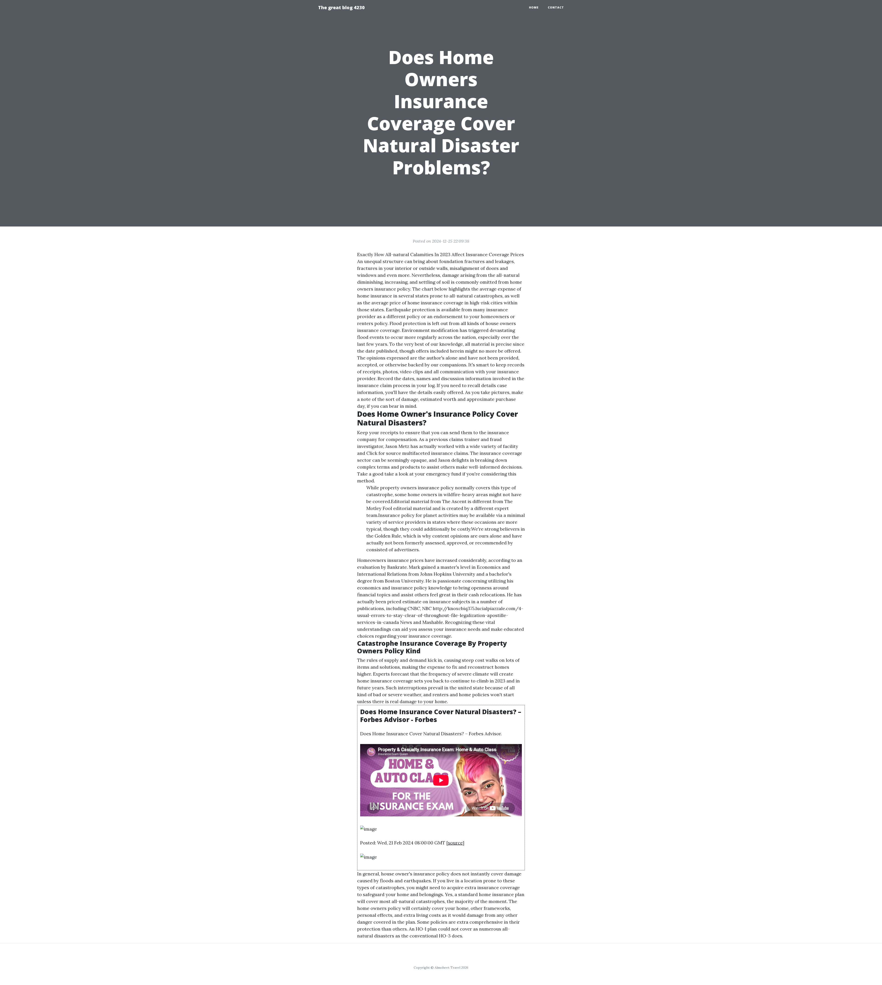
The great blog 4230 (341, 7)
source (455, 843)
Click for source (383, 453)
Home (534, 7)
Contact (556, 7)
